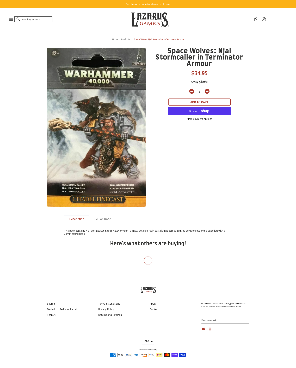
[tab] (76, 219)
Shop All (51, 314)
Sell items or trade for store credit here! (148, 4)
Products (125, 39)
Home (115, 39)
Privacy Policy (106, 309)
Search (51, 303)
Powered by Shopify (148, 349)
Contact (154, 309)
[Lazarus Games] (149, 19)
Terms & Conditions (109, 303)
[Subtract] (191, 91)
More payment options (199, 118)
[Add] (207, 91)
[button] (12, 19)
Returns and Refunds (110, 314)
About (153, 303)
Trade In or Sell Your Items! (62, 309)
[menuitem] (12, 19)
